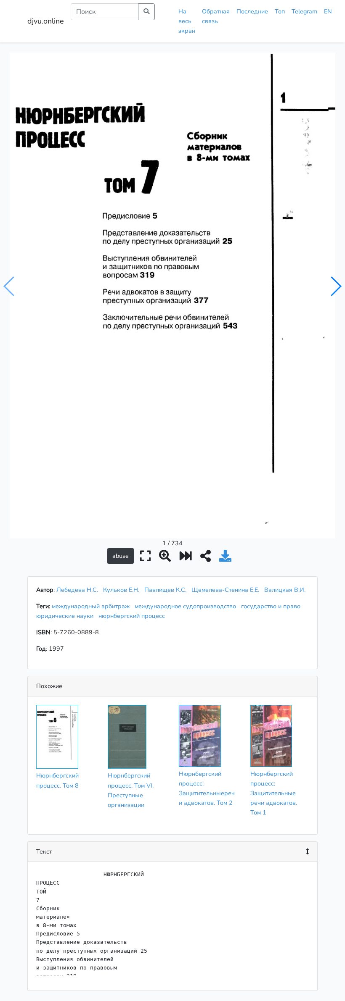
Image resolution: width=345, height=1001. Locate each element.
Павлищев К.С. (165, 590)
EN (328, 11)
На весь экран (186, 21)
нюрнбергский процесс (133, 616)
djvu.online (45, 21)
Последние (252, 11)
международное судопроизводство (187, 606)
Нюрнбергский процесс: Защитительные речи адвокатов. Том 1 (273, 793)
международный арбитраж (92, 606)
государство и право (272, 606)
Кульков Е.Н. (121, 590)
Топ (280, 11)
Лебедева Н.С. (77, 590)
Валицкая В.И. (284, 590)
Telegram (304, 11)
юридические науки (66, 616)
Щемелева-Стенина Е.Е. (225, 590)
